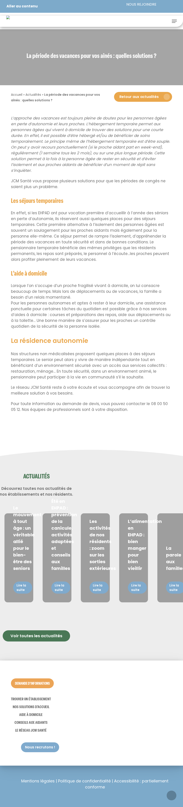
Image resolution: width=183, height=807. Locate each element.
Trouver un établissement (31, 698)
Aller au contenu (22, 6)
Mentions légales (38, 781)
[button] (174, 21)
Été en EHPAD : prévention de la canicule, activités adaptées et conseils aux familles (64, 534)
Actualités (33, 94)
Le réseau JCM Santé (31, 730)
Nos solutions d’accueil (31, 706)
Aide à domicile (31, 714)
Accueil (16, 94)
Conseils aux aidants (31, 722)
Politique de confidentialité (84, 781)
